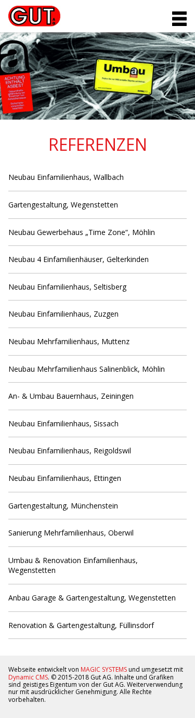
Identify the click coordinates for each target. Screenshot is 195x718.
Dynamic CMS (28, 677)
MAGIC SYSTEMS (104, 669)
